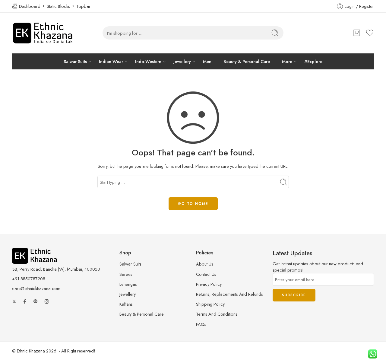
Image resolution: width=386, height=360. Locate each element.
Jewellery (180, 60)
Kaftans (126, 303)
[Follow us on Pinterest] (35, 300)
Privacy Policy (209, 282)
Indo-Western (154, 60)
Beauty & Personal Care (230, 60)
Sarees (125, 272)
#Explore (281, 60)
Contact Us (206, 272)
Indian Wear (125, 60)
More (261, 60)
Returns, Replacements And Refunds (229, 292)
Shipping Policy (210, 303)
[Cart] (357, 33)
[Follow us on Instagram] (46, 300)
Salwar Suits (98, 60)
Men (199, 60)
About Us (204, 263)
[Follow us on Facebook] (24, 300)
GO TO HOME (193, 202)
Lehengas (128, 282)
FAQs (201, 323)
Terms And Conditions (216, 313)
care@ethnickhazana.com (36, 287)
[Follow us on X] (14, 300)
